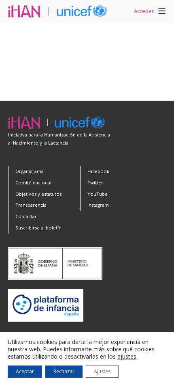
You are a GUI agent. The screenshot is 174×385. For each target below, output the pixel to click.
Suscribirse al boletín (38, 228)
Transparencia (31, 205)
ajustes (126, 356)
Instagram (98, 205)
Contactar (26, 216)
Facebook (98, 171)
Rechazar (63, 371)
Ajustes (102, 371)
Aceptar (25, 371)
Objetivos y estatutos (38, 194)
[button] (162, 12)
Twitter (95, 183)
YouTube (97, 194)
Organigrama (29, 171)
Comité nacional (33, 183)
